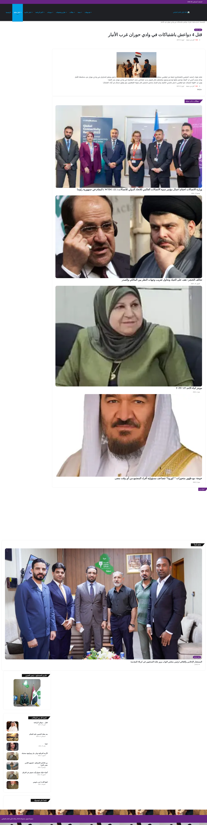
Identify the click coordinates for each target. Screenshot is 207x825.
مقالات (72, 12)
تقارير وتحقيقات (60, 12)
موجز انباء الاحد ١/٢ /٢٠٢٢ (189, 388)
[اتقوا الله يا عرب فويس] (12, 785)
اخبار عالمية (27, 12)
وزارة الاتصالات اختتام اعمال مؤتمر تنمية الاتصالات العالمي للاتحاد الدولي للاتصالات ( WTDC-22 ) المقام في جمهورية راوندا (139, 189)
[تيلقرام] (199, 91)
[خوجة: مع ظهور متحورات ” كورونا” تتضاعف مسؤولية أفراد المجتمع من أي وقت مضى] (128, 435)
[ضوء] (12, 747)
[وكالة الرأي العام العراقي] (181, 12)
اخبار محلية (17, 12)
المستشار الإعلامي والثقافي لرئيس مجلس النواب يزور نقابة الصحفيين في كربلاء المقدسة (166, 662)
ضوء (46, 744)
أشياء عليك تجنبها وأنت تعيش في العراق (35, 772)
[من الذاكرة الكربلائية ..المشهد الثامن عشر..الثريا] (12, 766)
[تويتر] (201, 91)
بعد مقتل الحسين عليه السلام (38, 734)
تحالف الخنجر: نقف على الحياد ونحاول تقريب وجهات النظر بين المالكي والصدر (162, 279)
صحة (79, 12)
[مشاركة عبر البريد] (198, 91)
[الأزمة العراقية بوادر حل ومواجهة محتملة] (12, 756)
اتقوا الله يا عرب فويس (40, 782)
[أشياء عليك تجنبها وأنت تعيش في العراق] (12, 775)
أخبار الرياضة (39, 12)
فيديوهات (87, 12)
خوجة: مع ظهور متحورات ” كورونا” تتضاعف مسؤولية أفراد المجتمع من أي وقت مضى (158, 478)
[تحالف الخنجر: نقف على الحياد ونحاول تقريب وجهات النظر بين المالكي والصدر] (128, 236)
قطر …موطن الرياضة (41, 722)
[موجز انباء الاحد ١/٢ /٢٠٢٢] (128, 336)
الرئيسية (8, 12)
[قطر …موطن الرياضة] (12, 726)
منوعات (49, 12)
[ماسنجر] (200, 91)
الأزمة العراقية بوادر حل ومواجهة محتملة (35, 753)
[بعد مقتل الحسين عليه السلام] (12, 737)
